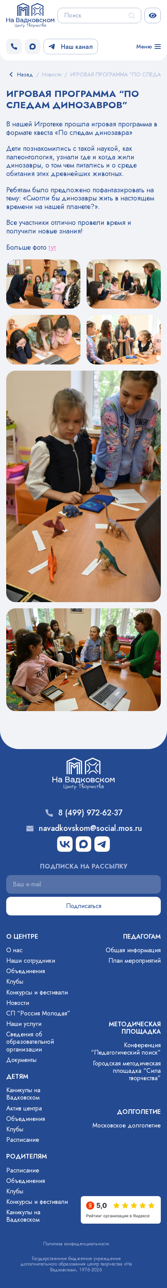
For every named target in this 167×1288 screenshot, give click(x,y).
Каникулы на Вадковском (23, 1094)
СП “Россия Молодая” (38, 1013)
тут (52, 247)
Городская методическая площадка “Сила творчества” (127, 1071)
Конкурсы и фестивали (37, 992)
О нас (14, 950)
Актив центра (24, 1108)
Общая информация (133, 950)
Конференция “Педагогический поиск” (126, 1049)
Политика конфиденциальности (76, 1244)
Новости (17, 1002)
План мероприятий (134, 960)
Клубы (14, 981)
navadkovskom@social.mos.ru (90, 828)
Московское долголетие (126, 1125)
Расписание (22, 1139)
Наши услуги (24, 1023)
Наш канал (77, 46)
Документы (21, 1059)
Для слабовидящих (152, 15)
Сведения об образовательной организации (30, 1041)
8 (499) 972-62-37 (90, 813)
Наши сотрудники (30, 960)
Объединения (25, 971)
